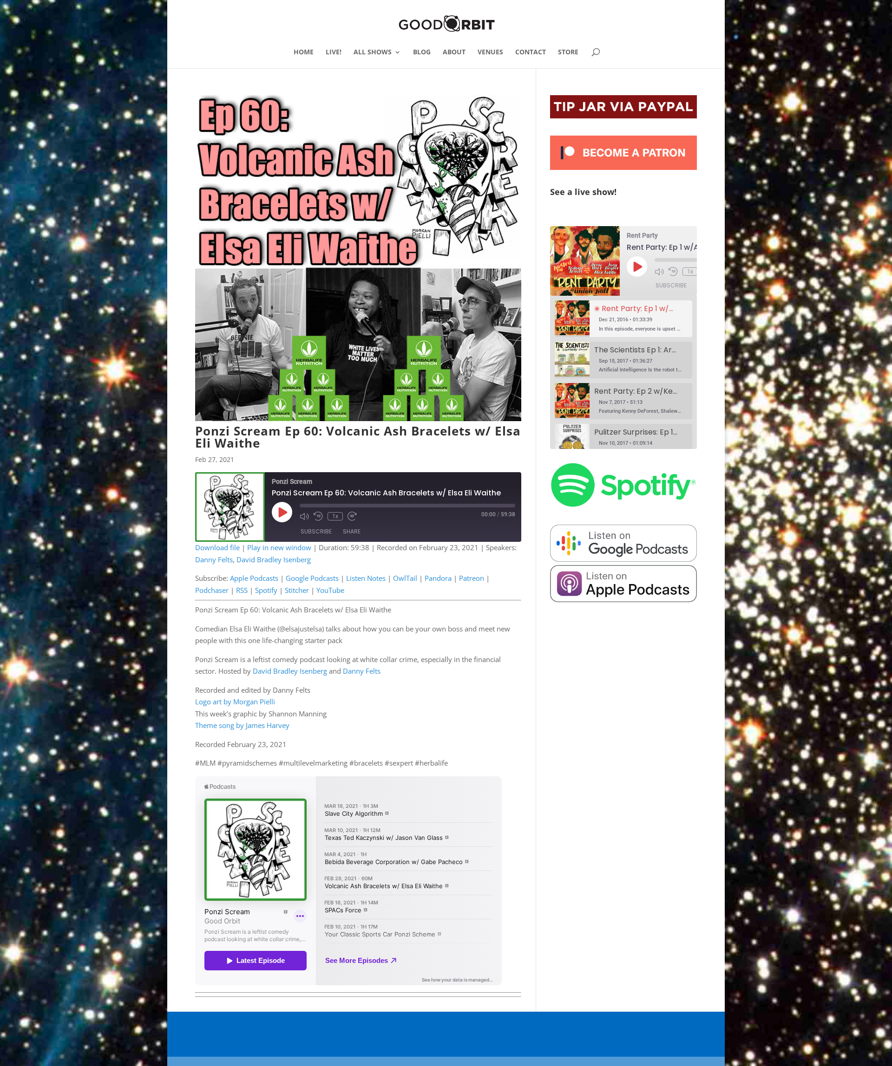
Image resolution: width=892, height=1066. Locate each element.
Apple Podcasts (254, 578)
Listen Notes (366, 578)
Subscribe (316, 531)
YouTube (330, 590)
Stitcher (297, 590)
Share (352, 531)
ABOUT (454, 52)
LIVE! (333, 52)
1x (335, 516)
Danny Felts (214, 559)
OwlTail (405, 578)
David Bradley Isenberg (273, 559)
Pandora (438, 578)
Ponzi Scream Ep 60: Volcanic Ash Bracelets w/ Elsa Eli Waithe (358, 436)
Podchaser (212, 590)
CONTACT (530, 52)
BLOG (422, 52)
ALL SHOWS (373, 52)
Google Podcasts (312, 578)
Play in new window (279, 547)
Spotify (266, 590)
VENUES (490, 52)
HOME (304, 52)
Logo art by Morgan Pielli (235, 701)
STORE (568, 52)
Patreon (471, 578)
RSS (242, 590)
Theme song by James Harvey (242, 725)
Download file (217, 547)
